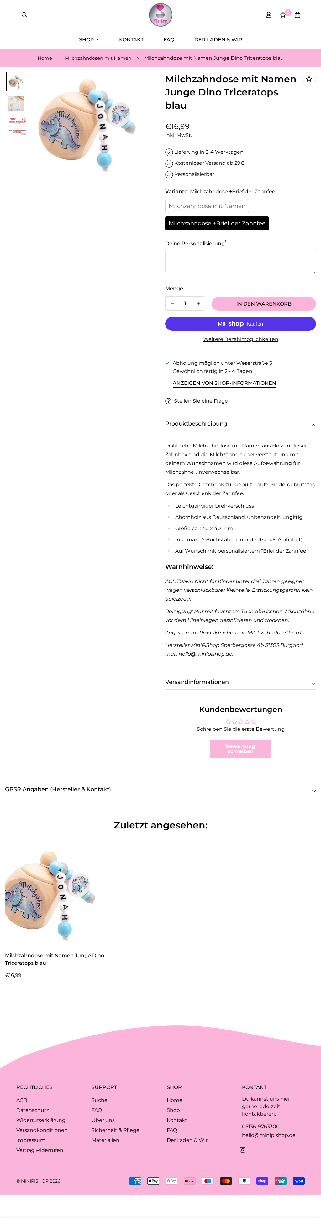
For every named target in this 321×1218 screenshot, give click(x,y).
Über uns (103, 1120)
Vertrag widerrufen (39, 1150)
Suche (100, 1100)
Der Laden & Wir (218, 40)
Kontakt (131, 40)
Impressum (30, 1140)
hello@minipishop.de (269, 1135)
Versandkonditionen (42, 1130)
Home (45, 58)
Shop (86, 40)
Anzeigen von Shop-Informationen (224, 383)
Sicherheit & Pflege (115, 1130)
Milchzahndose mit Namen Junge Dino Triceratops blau (54, 959)
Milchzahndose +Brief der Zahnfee (217, 223)
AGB (21, 1100)
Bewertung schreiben (240, 748)
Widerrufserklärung (41, 1120)
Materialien (105, 1140)
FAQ (169, 40)
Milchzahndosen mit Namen (98, 58)
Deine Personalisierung (195, 243)
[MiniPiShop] (160, 15)
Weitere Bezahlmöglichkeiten (240, 339)
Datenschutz (32, 1110)
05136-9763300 (261, 1126)
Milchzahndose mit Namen (207, 206)
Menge (174, 289)
